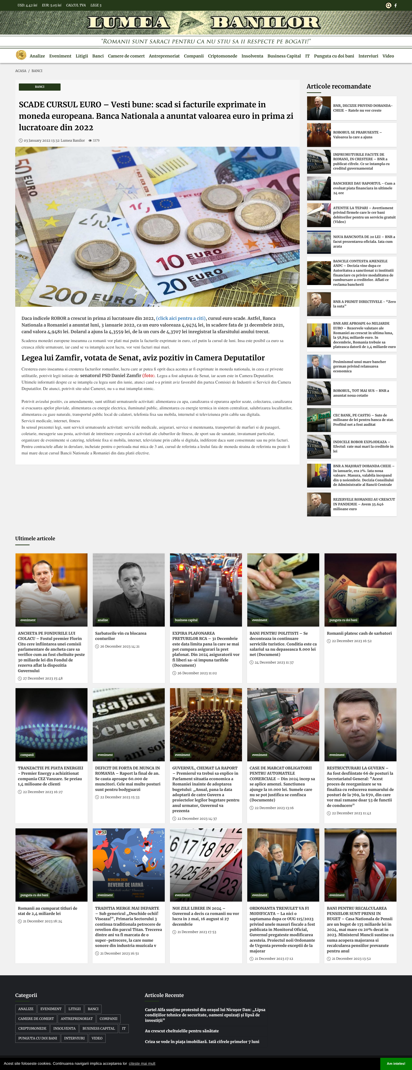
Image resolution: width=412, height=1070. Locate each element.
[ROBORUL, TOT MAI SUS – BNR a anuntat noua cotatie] (319, 393)
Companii (194, 56)
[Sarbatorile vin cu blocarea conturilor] (129, 590)
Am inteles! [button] (396, 1064)
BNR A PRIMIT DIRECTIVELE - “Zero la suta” (364, 304)
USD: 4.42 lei (27, 5)
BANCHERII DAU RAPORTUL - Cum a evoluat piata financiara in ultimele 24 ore (364, 188)
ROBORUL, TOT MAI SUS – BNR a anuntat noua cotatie (361, 393)
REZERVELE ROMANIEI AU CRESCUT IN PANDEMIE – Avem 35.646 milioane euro (364, 504)
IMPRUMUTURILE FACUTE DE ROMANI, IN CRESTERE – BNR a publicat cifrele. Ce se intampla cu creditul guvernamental (361, 161)
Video (388, 56)
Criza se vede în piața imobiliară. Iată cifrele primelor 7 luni (202, 1041)
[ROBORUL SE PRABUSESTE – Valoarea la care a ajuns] (319, 135)
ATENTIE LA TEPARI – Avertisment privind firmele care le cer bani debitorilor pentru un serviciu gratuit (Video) (364, 215)
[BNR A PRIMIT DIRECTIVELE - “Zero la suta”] (319, 304)
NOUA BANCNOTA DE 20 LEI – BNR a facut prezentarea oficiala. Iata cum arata (364, 241)
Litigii (82, 56)
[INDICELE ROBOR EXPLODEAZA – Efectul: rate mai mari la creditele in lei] (319, 447)
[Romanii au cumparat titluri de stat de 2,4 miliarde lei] (51, 865)
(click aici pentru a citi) (180, 318)
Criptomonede (222, 56)
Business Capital (284, 56)
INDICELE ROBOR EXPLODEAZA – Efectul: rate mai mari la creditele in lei (363, 446)
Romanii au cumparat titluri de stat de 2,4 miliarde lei (47, 911)
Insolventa (252, 56)
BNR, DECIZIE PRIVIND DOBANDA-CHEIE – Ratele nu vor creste (363, 108)
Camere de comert (126, 56)
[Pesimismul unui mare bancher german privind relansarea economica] (319, 367)
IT (307, 56)
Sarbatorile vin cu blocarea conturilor (120, 636)
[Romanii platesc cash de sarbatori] (360, 590)
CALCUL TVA (76, 5)
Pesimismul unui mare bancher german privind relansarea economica (359, 366)
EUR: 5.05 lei (51, 5)
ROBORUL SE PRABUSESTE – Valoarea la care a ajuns (357, 134)
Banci (98, 56)
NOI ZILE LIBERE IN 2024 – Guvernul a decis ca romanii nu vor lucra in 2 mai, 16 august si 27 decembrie (205, 916)
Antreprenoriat (164, 56)
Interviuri (368, 56)
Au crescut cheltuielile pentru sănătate (182, 1031)
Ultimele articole (35, 539)
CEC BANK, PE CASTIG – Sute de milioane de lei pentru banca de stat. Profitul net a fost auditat (363, 420)
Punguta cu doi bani (334, 56)
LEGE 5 (96, 5)
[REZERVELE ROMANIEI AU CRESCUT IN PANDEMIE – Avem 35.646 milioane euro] (319, 504)
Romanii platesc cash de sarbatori (359, 633)
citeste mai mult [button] (142, 1064)
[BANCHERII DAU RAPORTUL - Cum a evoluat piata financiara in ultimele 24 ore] (319, 188)
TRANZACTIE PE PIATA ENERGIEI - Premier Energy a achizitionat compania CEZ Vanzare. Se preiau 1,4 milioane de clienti (50, 776)
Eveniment (60, 56)
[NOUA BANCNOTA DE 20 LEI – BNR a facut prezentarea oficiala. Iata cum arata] (319, 242)
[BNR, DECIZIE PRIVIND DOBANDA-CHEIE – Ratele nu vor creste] (319, 108)
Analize (37, 56)
